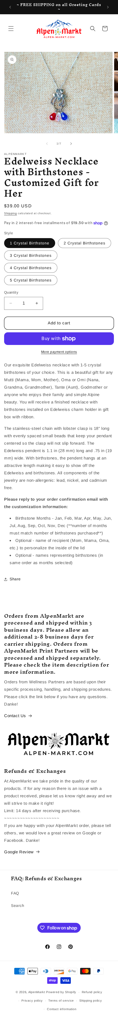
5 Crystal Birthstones (31, 280)
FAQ (15, 893)
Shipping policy (90, 1000)
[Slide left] (47, 144)
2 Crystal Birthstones (84, 243)
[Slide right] (71, 144)
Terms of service (61, 1000)
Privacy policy (32, 1000)
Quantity (11, 292)
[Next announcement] (108, 7)
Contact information (61, 1009)
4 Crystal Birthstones (31, 268)
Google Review (19, 851)
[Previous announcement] (10, 7)
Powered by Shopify (61, 992)
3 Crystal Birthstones (31, 255)
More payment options (59, 352)
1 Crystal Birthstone (29, 243)
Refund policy (92, 992)
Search (17, 905)
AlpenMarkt (36, 992)
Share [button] (15, 579)
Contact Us (15, 715)
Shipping (10, 213)
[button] (11, 29)
